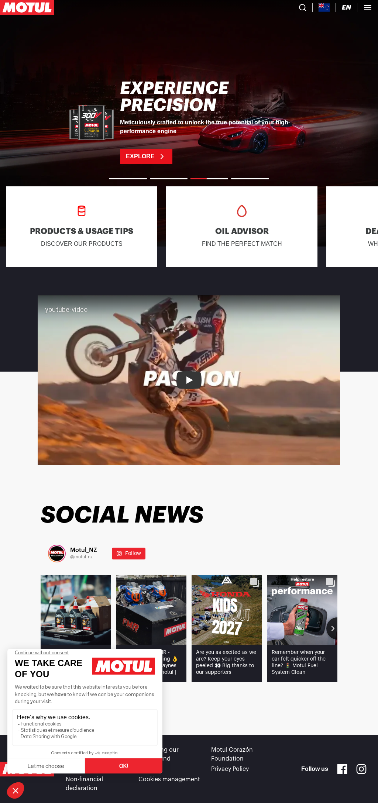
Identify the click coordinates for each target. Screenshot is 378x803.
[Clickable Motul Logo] (27, 7)
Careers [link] (149, 769)
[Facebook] (342, 769)
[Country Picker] (324, 7)
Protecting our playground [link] (158, 754)
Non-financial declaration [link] (84, 783)
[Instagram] (361, 769)
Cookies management (169, 779)
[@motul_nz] (56, 553)
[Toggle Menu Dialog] (367, 7)
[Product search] (302, 7)
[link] (189, 121)
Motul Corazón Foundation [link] (232, 754)
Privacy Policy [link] (230, 769)
